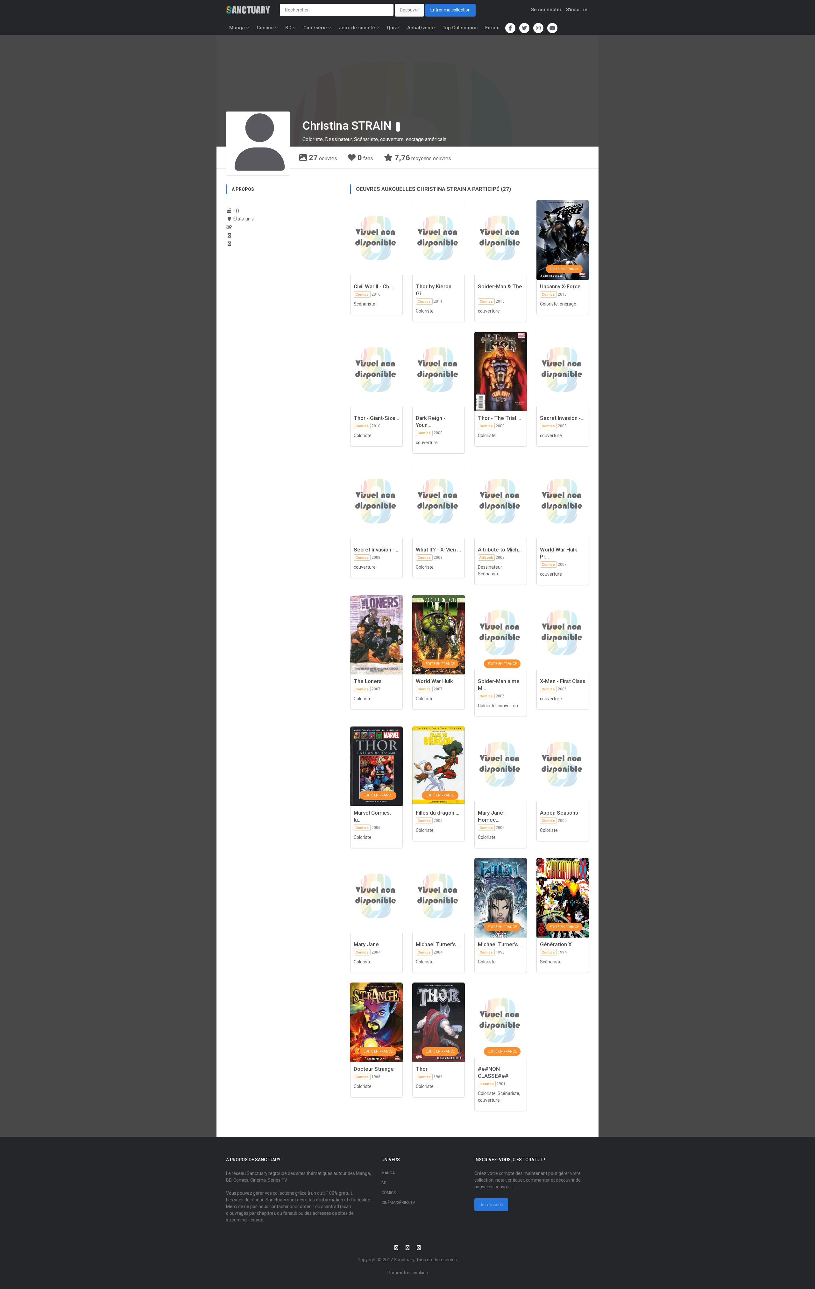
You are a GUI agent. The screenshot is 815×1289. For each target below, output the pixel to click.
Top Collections (460, 28)
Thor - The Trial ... (499, 418)
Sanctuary (404, 1259)
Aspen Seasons (559, 813)
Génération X (556, 944)
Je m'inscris (491, 1204)
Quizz (393, 28)
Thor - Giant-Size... (376, 418)
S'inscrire (576, 9)
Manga (237, 28)
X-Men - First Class (562, 681)
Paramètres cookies (407, 1272)
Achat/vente (421, 28)
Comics (265, 28)
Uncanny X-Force (560, 286)
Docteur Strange (374, 1069)
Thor (422, 1069)
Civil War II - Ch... (373, 286)
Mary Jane (366, 944)
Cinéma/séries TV (398, 1202)
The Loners (368, 681)
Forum (492, 28)
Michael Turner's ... (438, 944)
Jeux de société (357, 28)
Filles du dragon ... (437, 813)
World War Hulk (434, 681)
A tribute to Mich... (500, 549)
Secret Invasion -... (562, 418)
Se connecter (546, 9)
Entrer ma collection (450, 9)
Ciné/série (315, 28)
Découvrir (409, 9)
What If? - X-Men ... (438, 549)
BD (288, 28)
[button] (398, 127)
